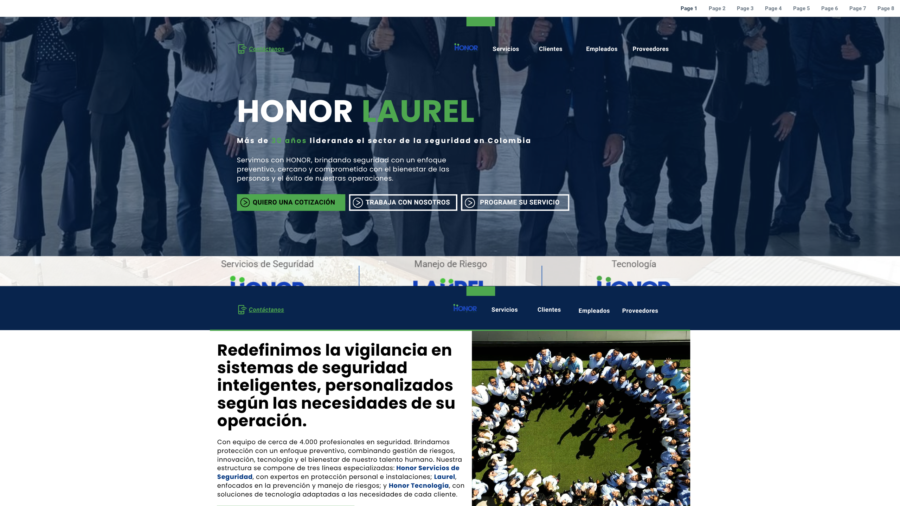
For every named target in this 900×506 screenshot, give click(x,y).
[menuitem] (689, 8)
